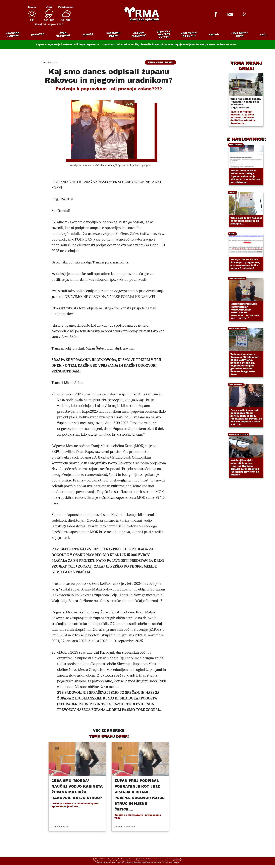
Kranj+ (214, 34)
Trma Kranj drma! (239, 34)
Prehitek (37, 34)
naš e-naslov (178, 859)
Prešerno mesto (113, 34)
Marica (88, 34)
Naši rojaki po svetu (189, 34)
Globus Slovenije (138, 34)
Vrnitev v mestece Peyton (164, 34)
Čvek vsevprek (63, 34)
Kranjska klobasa (12, 34)
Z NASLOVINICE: (246, 139)
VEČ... (263, 34)
